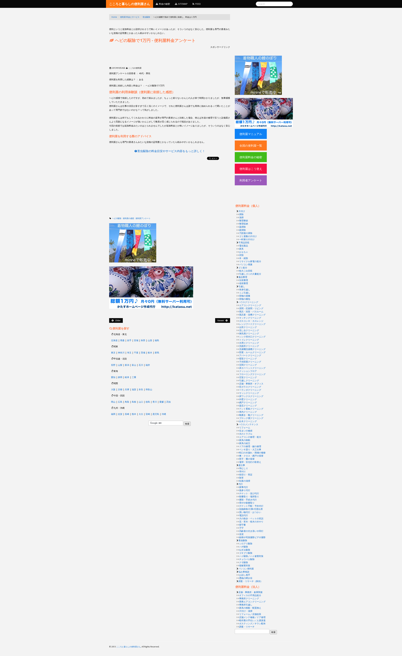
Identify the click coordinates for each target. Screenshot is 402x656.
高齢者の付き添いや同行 (251, 530)
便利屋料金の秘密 (250, 157)
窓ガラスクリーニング (250, 386)
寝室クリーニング (248, 358)
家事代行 (243, 487)
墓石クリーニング (248, 405)
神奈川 (121, 352)
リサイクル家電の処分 (250, 261)
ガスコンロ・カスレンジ (251, 320)
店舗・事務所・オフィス (251, 383)
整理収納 (243, 223)
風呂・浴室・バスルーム (251, 311)
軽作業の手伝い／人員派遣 (252, 620)
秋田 (143, 340)
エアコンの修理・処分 (250, 436)
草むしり (243, 468)
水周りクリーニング (249, 342)
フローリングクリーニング (252, 374)
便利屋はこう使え (250, 169)
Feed (198, 3)
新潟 (127, 364)
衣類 (241, 255)
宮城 (136, 340)
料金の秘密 (164, 3)
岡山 (113, 401)
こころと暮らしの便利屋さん (129, 4)
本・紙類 (243, 258)
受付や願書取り (247, 502)
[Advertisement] (166, 25)
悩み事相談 (243, 571)
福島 (157, 340)
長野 (113, 364)
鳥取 (127, 401)
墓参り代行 (244, 490)
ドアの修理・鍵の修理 (250, 446)
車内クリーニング (248, 411)
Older (117, 320)
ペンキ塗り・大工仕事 (250, 449)
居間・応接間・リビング (251, 308)
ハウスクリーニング (248, 302)
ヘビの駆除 (116, 218)
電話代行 (243, 515)
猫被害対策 (244, 565)
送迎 (241, 534)
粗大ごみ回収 (245, 270)
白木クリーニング (248, 421)
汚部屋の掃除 (245, 233)
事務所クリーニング (249, 598)
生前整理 (243, 280)
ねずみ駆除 (244, 549)
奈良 (141, 389)
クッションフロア (248, 371)
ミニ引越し (244, 292)
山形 (150, 340)
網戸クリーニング (248, 402)
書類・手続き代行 (248, 499)
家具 (241, 248)
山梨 (120, 364)
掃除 (241, 214)
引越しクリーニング (249, 380)
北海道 (114, 340)
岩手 (129, 340)
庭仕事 (241, 465)
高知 (168, 401)
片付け (241, 211)
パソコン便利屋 (246, 568)
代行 (240, 483)
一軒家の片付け (247, 239)
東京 (113, 352)
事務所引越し (245, 604)
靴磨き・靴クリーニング (251, 414)
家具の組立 (244, 443)
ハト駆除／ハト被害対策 (251, 556)
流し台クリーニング (249, 330)
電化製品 (243, 245)
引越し (241, 286)
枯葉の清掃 (244, 480)
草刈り (242, 471)
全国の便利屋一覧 (250, 145)
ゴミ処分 (242, 267)
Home (114, 17)
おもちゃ (243, 251)
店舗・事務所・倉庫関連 (250, 592)
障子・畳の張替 (247, 458)
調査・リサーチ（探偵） (250, 581)
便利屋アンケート (143, 218)
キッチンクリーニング (250, 317)
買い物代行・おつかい (250, 512)
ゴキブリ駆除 (245, 552)
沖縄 (164, 414)
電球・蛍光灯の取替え (250, 461)
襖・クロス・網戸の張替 (251, 455)
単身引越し (244, 289)
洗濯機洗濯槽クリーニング (252, 349)
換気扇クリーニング (249, 333)
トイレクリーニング (249, 339)
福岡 (113, 414)
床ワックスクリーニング (251, 396)
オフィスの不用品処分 (250, 595)
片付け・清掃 (245, 610)
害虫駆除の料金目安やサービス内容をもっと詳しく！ (171, 151)
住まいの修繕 (245, 430)
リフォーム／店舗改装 (250, 614)
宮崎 (148, 414)
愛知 (113, 377)
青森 (122, 340)
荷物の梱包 (244, 298)
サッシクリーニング (249, 392)
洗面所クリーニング (249, 345)
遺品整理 (242, 276)
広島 (120, 401)
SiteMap (182, 3)
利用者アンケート (250, 180)
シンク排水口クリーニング (252, 336)
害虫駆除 (146, 17)
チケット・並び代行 (249, 493)
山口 (141, 401)
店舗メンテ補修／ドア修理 (252, 617)
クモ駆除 (243, 562)
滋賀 (134, 389)
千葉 (136, 352)
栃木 (150, 352)
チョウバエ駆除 (247, 559)
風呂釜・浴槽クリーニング (252, 314)
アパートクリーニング (250, 355)
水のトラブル (245, 433)
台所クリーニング (248, 327)
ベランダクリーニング (250, 389)
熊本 (134, 414)
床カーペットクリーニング (252, 367)
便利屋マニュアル (250, 134)
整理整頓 (243, 220)
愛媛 (161, 401)
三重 (134, 377)
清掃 (241, 217)
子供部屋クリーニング (250, 361)
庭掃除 (242, 229)
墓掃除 (242, 226)
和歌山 (149, 389)
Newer (221, 320)
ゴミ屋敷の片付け (248, 236)
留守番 (242, 524)
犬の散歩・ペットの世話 (251, 518)
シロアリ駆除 (245, 543)
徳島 (148, 401)
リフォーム (244, 427)
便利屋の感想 (128, 218)
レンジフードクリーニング (252, 324)
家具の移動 (244, 440)
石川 (141, 364)
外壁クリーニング (248, 399)
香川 (154, 401)
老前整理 (243, 283)
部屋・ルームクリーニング (252, 352)
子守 (241, 527)
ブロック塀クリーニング (251, 418)
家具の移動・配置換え (250, 607)
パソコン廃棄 (245, 264)
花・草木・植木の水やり (251, 521)
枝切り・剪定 (245, 474)
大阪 (113, 389)
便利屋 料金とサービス (129, 17)
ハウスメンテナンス (248, 424)
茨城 (143, 352)
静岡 (120, 377)
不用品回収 (243, 242)
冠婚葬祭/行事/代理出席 (251, 509)
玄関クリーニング (248, 364)
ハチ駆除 (243, 546)
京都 (120, 389)
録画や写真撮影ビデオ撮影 (252, 537)
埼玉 (129, 352)
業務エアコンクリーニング (252, 601)
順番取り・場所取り (249, 496)
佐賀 (120, 414)
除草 (241, 477)
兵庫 (127, 389)
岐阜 (127, 377)
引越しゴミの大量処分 (250, 273)
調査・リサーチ (247, 626)
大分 (141, 414)
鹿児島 (155, 414)
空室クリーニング (248, 377)
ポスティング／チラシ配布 (252, 623)
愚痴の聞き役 (245, 578)
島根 (134, 401)
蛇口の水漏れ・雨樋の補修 (252, 452)
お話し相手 (244, 574)
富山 (134, 364)
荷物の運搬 (244, 295)
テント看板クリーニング (251, 408)
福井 (148, 364)
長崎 (127, 414)
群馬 (157, 352)
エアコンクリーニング (250, 305)
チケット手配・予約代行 (251, 505)
